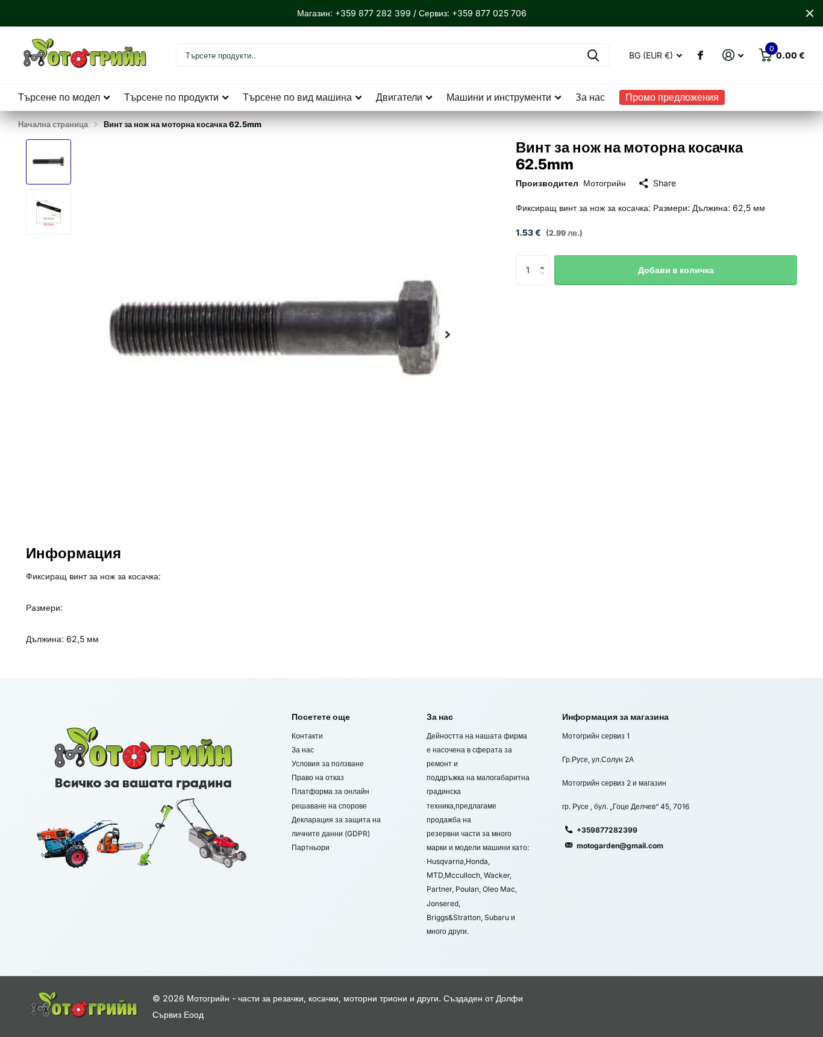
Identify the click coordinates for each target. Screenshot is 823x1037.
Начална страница (53, 124)
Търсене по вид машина (297, 97)
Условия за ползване (328, 763)
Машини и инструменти (498, 97)
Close (809, 13)
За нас (590, 97)
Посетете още (321, 716)
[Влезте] (733, 55)
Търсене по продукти (171, 97)
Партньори (311, 847)
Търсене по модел (59, 97)
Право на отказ (318, 777)
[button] (447, 334)
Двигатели (399, 97)
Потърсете (593, 55)
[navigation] (48, 161)
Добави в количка (676, 270)
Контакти (307, 735)
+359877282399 (607, 829)
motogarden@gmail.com (620, 845)
